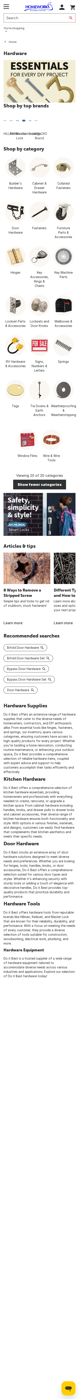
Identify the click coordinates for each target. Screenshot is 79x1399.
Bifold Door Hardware (23, 647)
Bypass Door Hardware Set (27, 679)
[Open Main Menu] (6, 6)
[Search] (71, 18)
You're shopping (14, 28)
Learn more (13, 623)
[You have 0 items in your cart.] (72, 6)
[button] (62, 7)
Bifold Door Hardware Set (26, 658)
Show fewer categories (40, 484)
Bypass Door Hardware (24, 669)
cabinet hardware (46, 805)
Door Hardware (18, 690)
